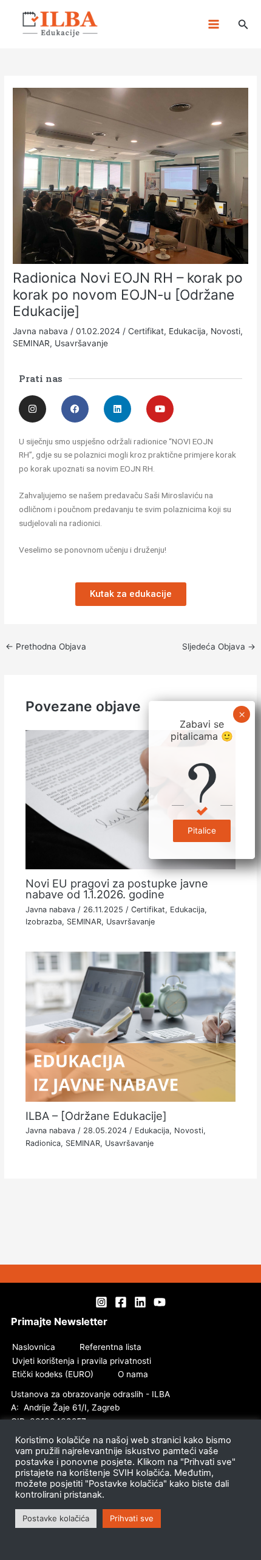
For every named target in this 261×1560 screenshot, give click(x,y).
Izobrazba (43, 921)
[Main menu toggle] (213, 24)
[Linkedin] (140, 1302)
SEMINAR (31, 343)
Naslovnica (33, 1347)
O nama (133, 1374)
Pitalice (202, 830)
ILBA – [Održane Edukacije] (96, 1115)
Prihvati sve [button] (132, 1518)
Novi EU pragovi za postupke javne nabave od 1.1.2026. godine (116, 889)
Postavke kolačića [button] (55, 1518)
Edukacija (187, 331)
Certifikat (146, 331)
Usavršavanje (81, 343)
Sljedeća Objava (219, 646)
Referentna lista (110, 1347)
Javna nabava (40, 331)
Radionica (43, 1143)
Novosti (225, 331)
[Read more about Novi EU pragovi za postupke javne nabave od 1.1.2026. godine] (130, 799)
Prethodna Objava (45, 646)
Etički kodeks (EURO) (52, 1374)
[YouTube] (160, 1302)
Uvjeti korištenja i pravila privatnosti (81, 1361)
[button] (243, 24)
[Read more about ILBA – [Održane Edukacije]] (130, 1026)
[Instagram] (101, 1302)
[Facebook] (121, 1302)
